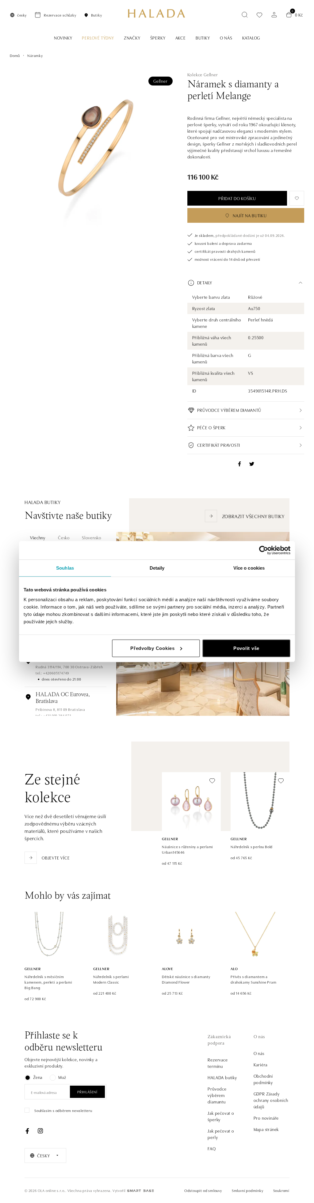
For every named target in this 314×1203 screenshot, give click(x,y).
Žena (37, 1077)
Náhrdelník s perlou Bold (252, 846)
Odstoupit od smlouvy (203, 1190)
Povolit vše (246, 648)
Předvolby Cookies (152, 648)
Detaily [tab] (157, 568)
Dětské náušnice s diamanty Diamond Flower (186, 979)
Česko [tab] (64, 537)
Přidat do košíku (237, 198)
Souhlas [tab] (65, 568)
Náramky (35, 55)
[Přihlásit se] (274, 15)
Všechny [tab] (37, 537)
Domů (15, 55)
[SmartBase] (140, 1191)
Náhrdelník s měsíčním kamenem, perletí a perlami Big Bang (48, 982)
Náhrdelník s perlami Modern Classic (111, 979)
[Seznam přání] (259, 15)
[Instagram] (40, 1131)
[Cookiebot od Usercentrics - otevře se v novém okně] (263, 550)
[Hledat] (245, 15)
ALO (234, 968)
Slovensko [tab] (91, 537)
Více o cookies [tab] (249, 568)
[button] (245, 282)
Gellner (160, 81)
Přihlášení (87, 1091)
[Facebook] (27, 1131)
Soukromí (281, 1190)
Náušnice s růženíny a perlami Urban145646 (187, 849)
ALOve (167, 968)
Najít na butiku (250, 215)
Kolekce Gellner (202, 74)
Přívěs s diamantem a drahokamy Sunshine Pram (253, 979)
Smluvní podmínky (247, 1190)
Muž (62, 1077)
